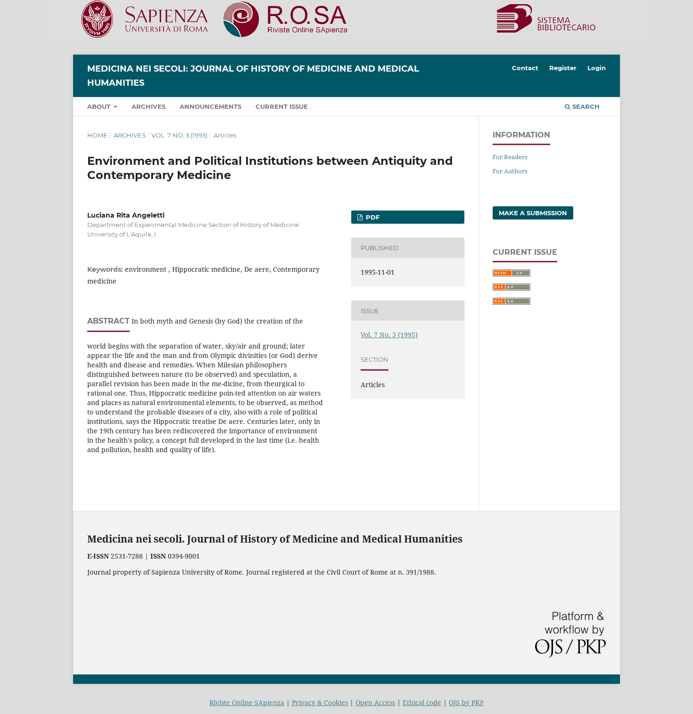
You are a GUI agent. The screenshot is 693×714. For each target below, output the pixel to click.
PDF (372, 217)
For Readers (510, 157)
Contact (525, 68)
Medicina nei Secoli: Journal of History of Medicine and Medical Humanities (253, 76)
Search (585, 106)
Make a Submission (533, 213)
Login (596, 68)
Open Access (375, 702)
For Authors (510, 171)
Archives (148, 106)
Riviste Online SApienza (246, 702)
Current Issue (282, 106)
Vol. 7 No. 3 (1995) (179, 135)
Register (563, 68)
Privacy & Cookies (320, 702)
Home (97, 135)
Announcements (210, 106)
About (99, 106)
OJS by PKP (466, 702)
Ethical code (422, 702)
